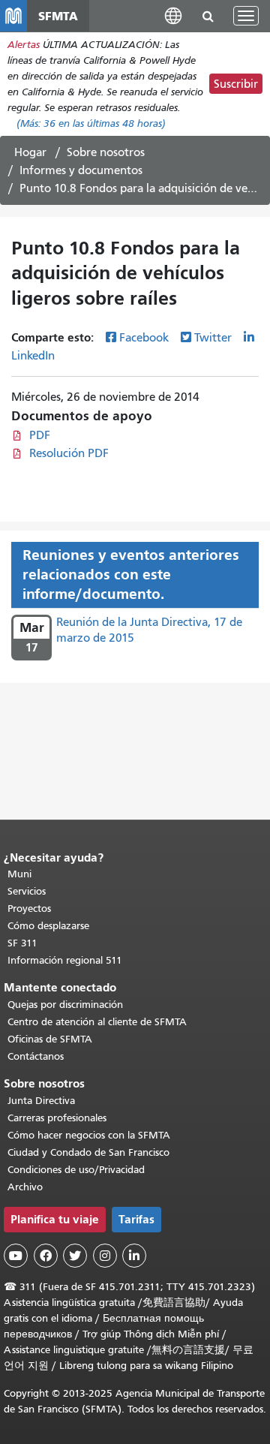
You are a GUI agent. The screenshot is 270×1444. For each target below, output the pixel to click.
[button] (173, 15)
